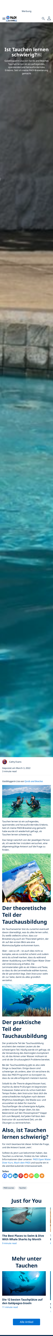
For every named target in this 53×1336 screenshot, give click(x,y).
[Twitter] (10, 1175)
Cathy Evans (15, 761)
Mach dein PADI (22, 1162)
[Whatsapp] (36, 1175)
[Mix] (31, 1175)
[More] (42, 1175)
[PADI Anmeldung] (49, 19)
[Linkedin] (15, 1175)
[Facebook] (4, 1175)
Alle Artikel (26, 1322)
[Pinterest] (20, 1175)
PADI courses (9, 1188)
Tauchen (22, 1188)
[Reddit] (26, 1175)
